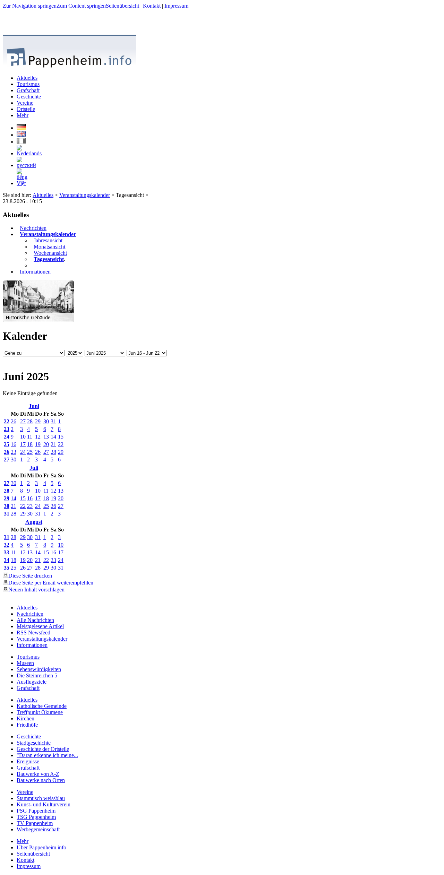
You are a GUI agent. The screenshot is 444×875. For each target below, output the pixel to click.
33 (6, 552)
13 (46, 437)
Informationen (35, 272)
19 (38, 444)
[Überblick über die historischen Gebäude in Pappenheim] (38, 320)
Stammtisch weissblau (41, 798)
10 (23, 437)
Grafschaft (28, 688)
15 (60, 437)
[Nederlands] (29, 153)
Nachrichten (33, 228)
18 (30, 444)
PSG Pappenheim (36, 811)
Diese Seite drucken (30, 576)
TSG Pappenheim (36, 817)
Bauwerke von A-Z (38, 774)
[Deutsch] (21, 128)
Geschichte (29, 736)
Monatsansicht (49, 247)
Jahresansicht (48, 240)
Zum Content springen (81, 6)
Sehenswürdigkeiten (39, 669)
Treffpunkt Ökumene (40, 712)
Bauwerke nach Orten (41, 780)
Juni (34, 406)
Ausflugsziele (31, 682)
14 (53, 437)
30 (46, 421)
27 (23, 421)
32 (6, 545)
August (33, 522)
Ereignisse (28, 761)
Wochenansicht (50, 253)
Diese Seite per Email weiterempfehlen (50, 583)
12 (38, 437)
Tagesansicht (49, 259)
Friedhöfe (27, 725)
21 (53, 444)
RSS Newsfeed (33, 632)
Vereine (25, 792)
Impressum (176, 6)
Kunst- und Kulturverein (43, 804)
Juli (33, 468)
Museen (25, 663)
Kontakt (152, 6)
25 (6, 444)
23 (6, 429)
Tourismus (28, 657)
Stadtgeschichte (34, 743)
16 (13, 444)
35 (6, 568)
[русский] (26, 165)
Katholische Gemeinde (42, 706)
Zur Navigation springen (30, 6)
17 (23, 444)
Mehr (22, 841)
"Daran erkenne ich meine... (47, 755)
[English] (21, 135)
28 (30, 421)
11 (29, 437)
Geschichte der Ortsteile (43, 749)
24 (6, 437)
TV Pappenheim (35, 823)
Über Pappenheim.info (41, 847)
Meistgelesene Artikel (40, 626)
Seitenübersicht (122, 6)
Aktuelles (43, 195)
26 (13, 421)
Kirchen (25, 718)
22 (6, 421)
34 (6, 560)
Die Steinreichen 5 (37, 675)
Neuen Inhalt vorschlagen (36, 589)
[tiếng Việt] (22, 183)
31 (53, 421)
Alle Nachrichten (35, 620)
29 (38, 421)
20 (46, 444)
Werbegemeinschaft (38, 829)
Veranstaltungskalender (84, 195)
